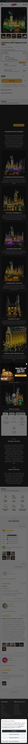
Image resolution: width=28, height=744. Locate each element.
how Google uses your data (8, 727)
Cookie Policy (20, 726)
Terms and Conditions (14, 741)
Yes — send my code (20, 375)
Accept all (14, 731)
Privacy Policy (5, 741)
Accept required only (14, 734)
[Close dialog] (26, 364)
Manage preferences (14, 737)
